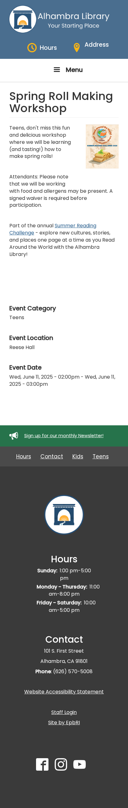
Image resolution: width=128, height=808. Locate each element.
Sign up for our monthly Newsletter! (63, 435)
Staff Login (64, 712)
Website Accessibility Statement (64, 691)
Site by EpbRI (64, 722)
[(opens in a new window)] (45, 767)
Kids (77, 456)
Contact (51, 456)
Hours (23, 456)
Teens (101, 456)
